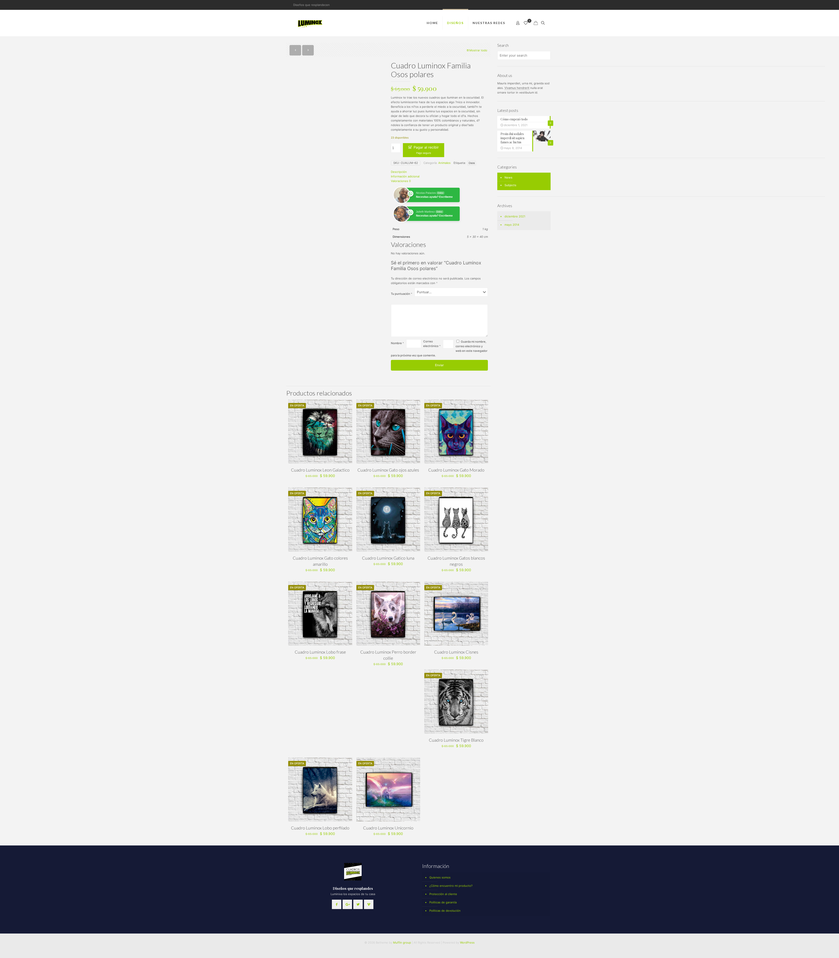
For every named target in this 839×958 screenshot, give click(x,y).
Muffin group (402, 942)
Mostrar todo (478, 50)
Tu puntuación (401, 293)
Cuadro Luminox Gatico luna (388, 558)
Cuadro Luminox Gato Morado (456, 469)
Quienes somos (440, 877)
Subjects (510, 185)
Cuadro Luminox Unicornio (388, 827)
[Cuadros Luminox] (310, 23)
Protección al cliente (443, 894)
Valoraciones (401, 181)
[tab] (439, 172)
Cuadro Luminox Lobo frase (320, 651)
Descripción (399, 172)
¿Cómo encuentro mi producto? (451, 885)
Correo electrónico (432, 344)
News (508, 177)
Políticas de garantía (443, 902)
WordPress (467, 942)
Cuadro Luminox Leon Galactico (320, 469)
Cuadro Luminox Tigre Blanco (456, 740)
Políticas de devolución (445, 910)
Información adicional (405, 176)
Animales (444, 163)
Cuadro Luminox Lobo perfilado (320, 827)
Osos (472, 163)
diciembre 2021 (514, 216)
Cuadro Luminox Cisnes (456, 651)
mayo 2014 (511, 224)
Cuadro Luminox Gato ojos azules (388, 469)
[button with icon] (336, 904)
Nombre (397, 343)
